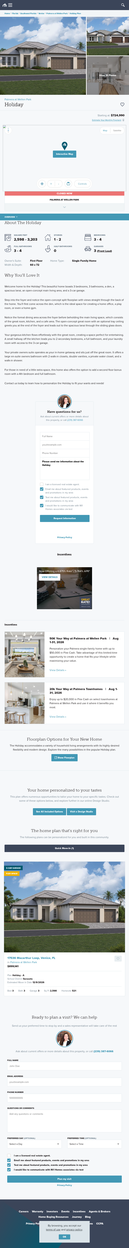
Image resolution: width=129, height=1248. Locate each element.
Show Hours (64, 207)
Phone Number (15, 1092)
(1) (64, 848)
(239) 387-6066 (75, 420)
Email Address (15, 1076)
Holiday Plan (75, 13)
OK (64, 1237)
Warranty (37, 1211)
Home (7, 13)
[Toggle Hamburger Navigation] (7, 5)
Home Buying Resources (53, 1217)
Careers (24, 1211)
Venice (41, 13)
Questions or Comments (20, 1108)
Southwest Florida (28, 13)
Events (65, 1211)
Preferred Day (21, 1138)
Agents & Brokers (99, 1211)
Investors (52, 1211)
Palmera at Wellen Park (57, 13)
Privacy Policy (64, 537)
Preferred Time (81, 1138)
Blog (88, 1217)
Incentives (79, 1211)
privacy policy (74, 1230)
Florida (15, 13)
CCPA (99, 1223)
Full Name (12, 1060)
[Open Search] (123, 5)
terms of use (53, 1230)
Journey (77, 1217)
